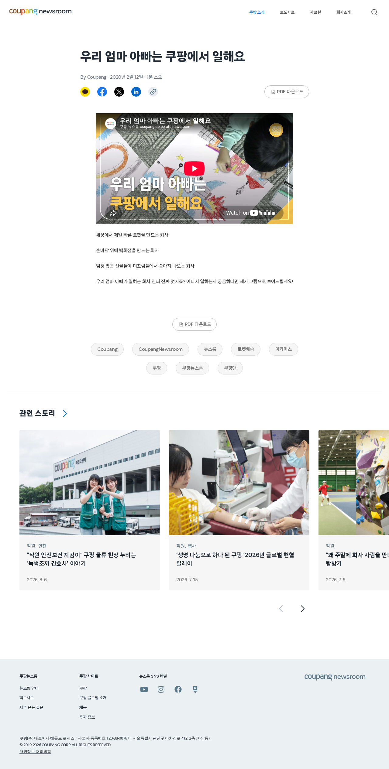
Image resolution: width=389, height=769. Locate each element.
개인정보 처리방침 (35, 751)
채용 (82, 708)
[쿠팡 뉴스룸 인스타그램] (161, 689)
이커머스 (283, 349)
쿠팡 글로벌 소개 (92, 698)
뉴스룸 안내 (28, 688)
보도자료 (287, 12)
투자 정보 (87, 717)
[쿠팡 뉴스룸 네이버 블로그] (195, 689)
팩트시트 (26, 698)
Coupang (107, 349)
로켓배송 (245, 349)
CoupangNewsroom (161, 349)
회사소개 (343, 12)
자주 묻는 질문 (31, 708)
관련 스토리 (37, 413)
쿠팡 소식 (256, 12)
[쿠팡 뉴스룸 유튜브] (144, 689)
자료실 (315, 12)
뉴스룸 (210, 349)
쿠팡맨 (230, 368)
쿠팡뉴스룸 (192, 368)
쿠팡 (157, 368)
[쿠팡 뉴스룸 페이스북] (178, 689)
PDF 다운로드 (290, 91)
